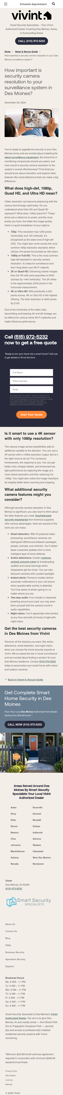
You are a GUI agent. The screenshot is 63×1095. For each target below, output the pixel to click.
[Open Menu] (5, 4)
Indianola (38, 832)
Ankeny (15, 857)
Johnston (16, 844)
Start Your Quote (32, 415)
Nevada (15, 863)
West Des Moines (42, 857)
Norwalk (37, 819)
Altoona (37, 838)
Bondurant (38, 863)
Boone (14, 826)
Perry (13, 813)
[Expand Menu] (32, 21)
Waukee (37, 844)
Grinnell (37, 813)
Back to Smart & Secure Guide (25, 679)
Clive (13, 838)
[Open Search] (53, 3)
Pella (13, 819)
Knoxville (38, 807)
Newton (15, 832)
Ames (14, 807)
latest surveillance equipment (22, 157)
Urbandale (38, 851)
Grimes (36, 826)
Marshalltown (18, 851)
